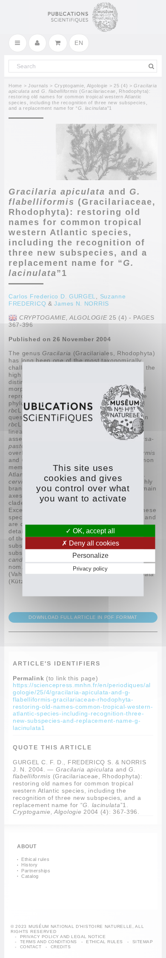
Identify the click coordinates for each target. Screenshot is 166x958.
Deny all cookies (93, 543)
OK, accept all (93, 531)
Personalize (90, 555)
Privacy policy (90, 568)
